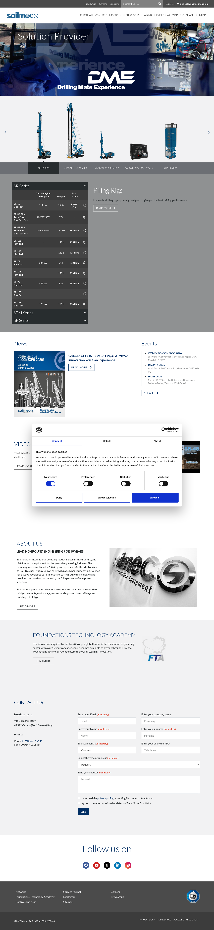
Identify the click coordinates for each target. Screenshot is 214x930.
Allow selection (107, 497)
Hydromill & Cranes (75, 168)
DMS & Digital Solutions (138, 168)
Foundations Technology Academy (35, 896)
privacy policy (105, 798)
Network (21, 891)
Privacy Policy (147, 919)
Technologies (131, 15)
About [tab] (157, 441)
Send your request (94, 772)
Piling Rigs (43, 168)
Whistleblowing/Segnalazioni (192, 4)
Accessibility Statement (186, 919)
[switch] (88, 483)
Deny (59, 497)
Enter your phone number (155, 743)
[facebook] (86, 865)
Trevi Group (90, 4)
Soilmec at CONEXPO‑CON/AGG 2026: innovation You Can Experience (98, 358)
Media (202, 15)
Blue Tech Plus (21, 217)
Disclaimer (69, 896)
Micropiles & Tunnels (107, 168)
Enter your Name (94, 728)
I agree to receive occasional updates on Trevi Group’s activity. (115, 803)
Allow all (155, 497)
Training (146, 15)
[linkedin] (117, 865)
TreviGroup (117, 896)
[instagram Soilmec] (128, 865)
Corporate (86, 15)
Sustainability (188, 15)
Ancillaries (170, 168)
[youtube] (96, 865)
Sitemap (68, 901)
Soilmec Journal (72, 891)
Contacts (101, 15)
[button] (5, 132)
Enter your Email (93, 714)
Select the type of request (98, 757)
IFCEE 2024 (155, 376)
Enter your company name (156, 714)
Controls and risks (26, 901)
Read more (79, 367)
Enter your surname (158, 728)
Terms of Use (164, 919)
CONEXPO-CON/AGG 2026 (165, 353)
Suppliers (114, 4)
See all (149, 393)
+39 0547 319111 (32, 740)
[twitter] (107, 865)
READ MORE (104, 207)
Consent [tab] (57, 441)
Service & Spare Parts (166, 15)
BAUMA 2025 (156, 364)
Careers (103, 4)
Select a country (93, 743)
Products (115, 15)
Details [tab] (107, 441)
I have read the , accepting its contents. (116, 798)
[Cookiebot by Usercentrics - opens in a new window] (164, 430)
